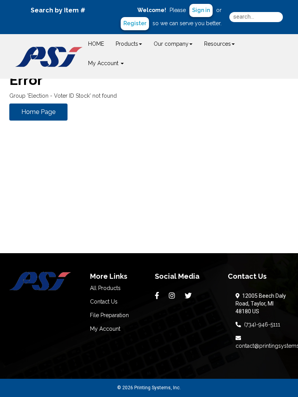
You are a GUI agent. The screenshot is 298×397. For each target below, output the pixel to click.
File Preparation (109, 315)
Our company (171, 44)
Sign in (201, 10)
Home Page (38, 112)
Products (127, 44)
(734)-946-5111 (260, 324)
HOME (96, 44)
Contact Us (104, 302)
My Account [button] (104, 63)
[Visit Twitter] (189, 296)
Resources (217, 44)
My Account (105, 329)
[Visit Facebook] (158, 296)
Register (134, 23)
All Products (105, 288)
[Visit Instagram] (173, 296)
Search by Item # (58, 10)
